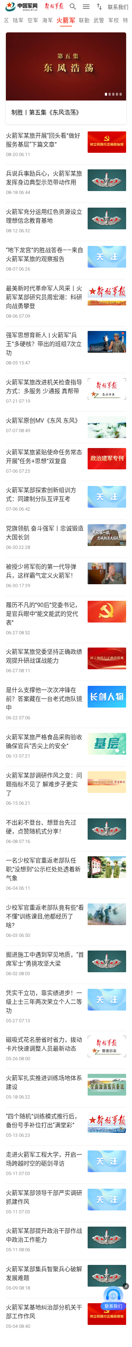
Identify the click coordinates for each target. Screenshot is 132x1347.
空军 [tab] (33, 20)
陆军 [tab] (18, 20)
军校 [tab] (114, 20)
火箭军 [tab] (66, 20)
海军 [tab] (48, 20)
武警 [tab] (99, 20)
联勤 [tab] (84, 20)
